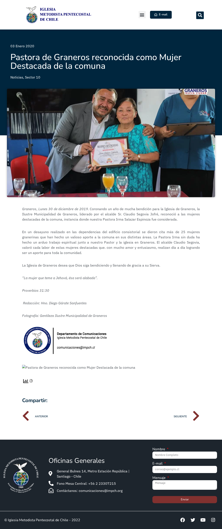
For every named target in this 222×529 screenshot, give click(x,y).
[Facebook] (182, 520)
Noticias (16, 77)
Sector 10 (32, 77)
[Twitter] (192, 520)
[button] (142, 14)
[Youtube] (202, 520)
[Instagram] (213, 520)
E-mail (157, 464)
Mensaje (159, 478)
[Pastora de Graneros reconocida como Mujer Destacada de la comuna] (78, 367)
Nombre (159, 449)
